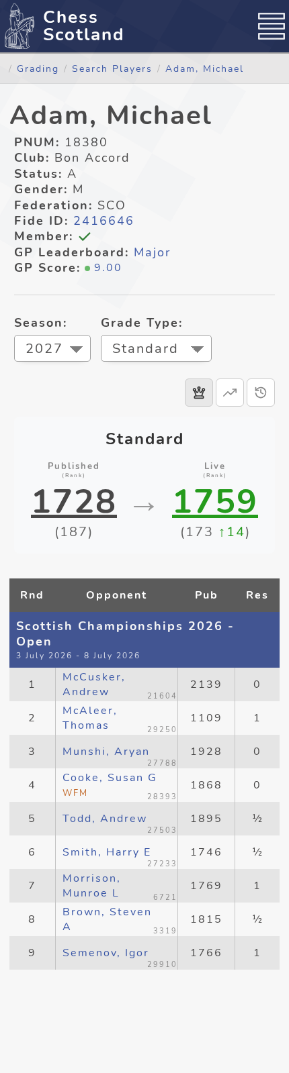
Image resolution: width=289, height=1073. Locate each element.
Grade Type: (142, 323)
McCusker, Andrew (94, 684)
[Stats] (230, 392)
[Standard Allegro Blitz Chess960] (156, 350)
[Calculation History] (261, 392)
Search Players (112, 68)
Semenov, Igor (106, 953)
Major (152, 252)
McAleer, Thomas (90, 718)
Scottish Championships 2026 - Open (125, 634)
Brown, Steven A (107, 919)
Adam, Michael (204, 68)
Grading (38, 68)
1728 (74, 502)
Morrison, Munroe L (92, 886)
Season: (40, 323)
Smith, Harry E (107, 852)
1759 (215, 502)
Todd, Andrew (105, 818)
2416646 (103, 221)
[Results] (199, 392)
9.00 (108, 267)
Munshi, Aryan (106, 751)
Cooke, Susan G (110, 784)
